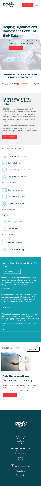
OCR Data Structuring (16, 250)
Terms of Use (20, 475)
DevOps (6, 216)
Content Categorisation (16, 197)
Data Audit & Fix (14, 163)
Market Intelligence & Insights (19, 170)
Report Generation (14, 229)
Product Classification (16, 203)
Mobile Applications (15, 242)
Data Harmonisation (15, 190)
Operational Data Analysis (17, 177)
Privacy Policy (20, 471)
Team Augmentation (15, 222)
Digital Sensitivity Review (17, 156)
